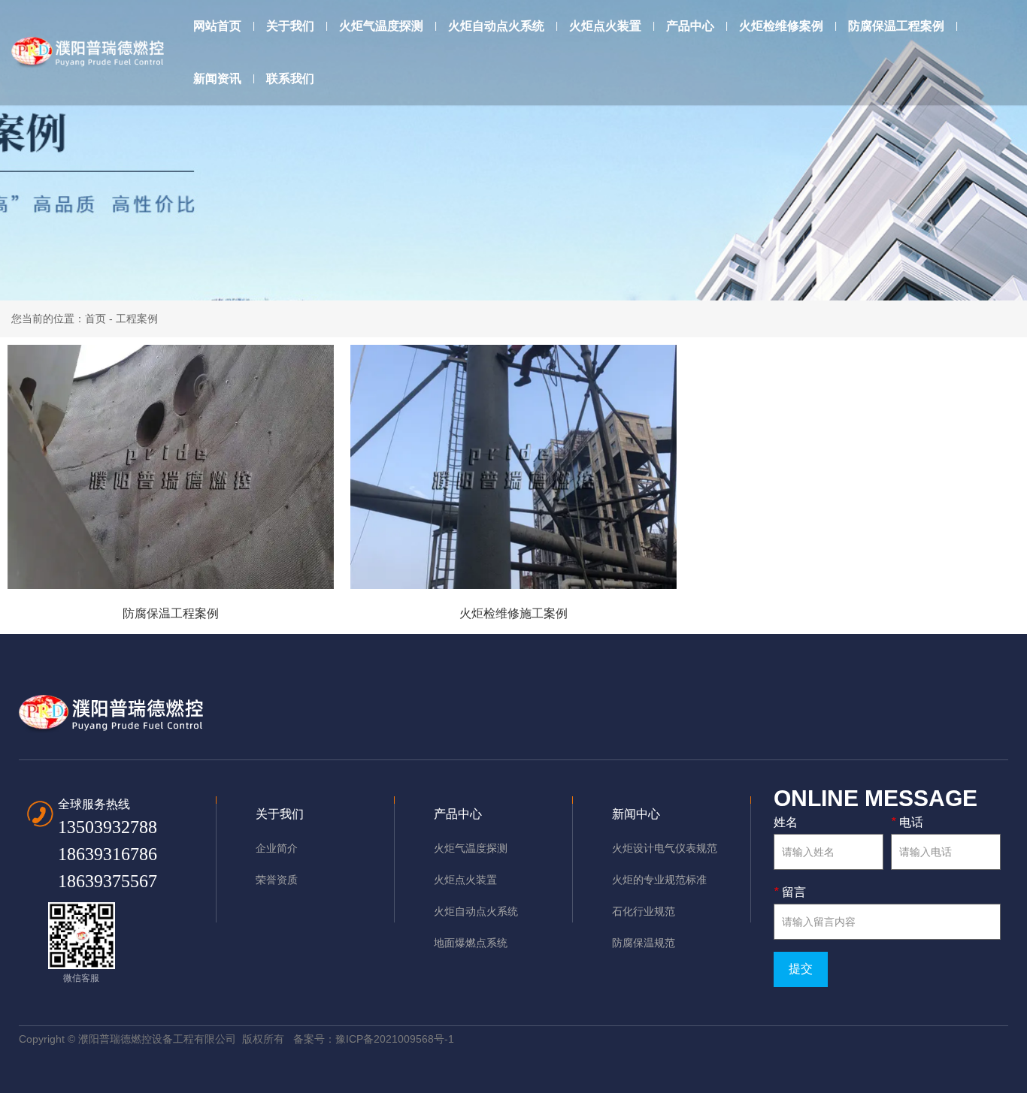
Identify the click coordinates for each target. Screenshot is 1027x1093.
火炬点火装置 (605, 26)
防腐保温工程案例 (896, 26)
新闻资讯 (217, 78)
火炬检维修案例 (781, 26)
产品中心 (690, 26)
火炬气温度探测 (381, 26)
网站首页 (217, 26)
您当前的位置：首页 (60, 319)
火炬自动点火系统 (496, 26)
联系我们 (290, 78)
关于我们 (290, 26)
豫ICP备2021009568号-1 (394, 1039)
